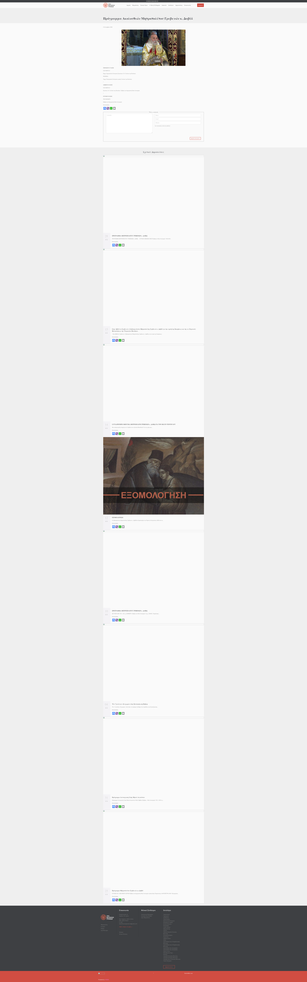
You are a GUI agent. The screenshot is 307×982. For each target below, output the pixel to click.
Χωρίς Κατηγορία (167, 960)
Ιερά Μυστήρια (104, 930)
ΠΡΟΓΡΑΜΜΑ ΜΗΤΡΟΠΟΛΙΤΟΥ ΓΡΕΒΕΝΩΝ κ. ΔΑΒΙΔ (129, 236)
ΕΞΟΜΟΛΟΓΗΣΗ (117, 517)
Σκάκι (164, 940)
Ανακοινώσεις (166, 914)
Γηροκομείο (166, 916)
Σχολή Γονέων (166, 951)
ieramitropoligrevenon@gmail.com (128, 923)
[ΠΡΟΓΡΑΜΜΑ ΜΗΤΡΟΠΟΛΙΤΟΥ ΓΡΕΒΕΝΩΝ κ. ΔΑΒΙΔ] (153, 194)
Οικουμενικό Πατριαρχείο (147, 914)
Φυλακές (121, 932)
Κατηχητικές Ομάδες (168, 922)
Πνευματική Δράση (167, 935)
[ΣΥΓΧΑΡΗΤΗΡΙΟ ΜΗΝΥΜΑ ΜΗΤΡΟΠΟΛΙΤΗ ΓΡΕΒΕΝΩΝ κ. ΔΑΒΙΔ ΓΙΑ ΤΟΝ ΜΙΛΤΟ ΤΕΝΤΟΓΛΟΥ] (153, 382)
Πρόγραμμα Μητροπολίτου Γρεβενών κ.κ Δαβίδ (127, 891)
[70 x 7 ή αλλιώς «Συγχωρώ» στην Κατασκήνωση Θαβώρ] (153, 662)
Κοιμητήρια (166, 925)
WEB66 (107, 979)
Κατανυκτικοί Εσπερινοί (169, 920)
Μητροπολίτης (104, 924)
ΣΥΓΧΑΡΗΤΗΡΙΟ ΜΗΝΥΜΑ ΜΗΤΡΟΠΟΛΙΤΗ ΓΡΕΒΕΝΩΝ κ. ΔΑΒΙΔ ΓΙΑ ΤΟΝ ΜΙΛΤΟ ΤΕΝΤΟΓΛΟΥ (143, 424)
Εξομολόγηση (166, 919)
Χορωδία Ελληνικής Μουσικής (170, 956)
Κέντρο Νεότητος (123, 934)
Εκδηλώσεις (166, 917)
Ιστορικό (103, 926)
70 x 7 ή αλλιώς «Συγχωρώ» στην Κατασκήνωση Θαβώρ (130, 704)
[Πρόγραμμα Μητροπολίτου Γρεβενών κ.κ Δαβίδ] (153, 849)
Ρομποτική (165, 936)
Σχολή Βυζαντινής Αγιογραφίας (170, 948)
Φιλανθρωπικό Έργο (168, 952)
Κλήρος (102, 928)
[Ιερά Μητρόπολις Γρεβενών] (109, 5)
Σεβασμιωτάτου (167, 938)
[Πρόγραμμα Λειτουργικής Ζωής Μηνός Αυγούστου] (153, 755)
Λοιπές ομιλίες (166, 927)
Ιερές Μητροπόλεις (145, 917)
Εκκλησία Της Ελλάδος (146, 916)
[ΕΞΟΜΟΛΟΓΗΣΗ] (153, 476)
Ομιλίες (165, 930)
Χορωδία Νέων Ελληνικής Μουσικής (171, 959)
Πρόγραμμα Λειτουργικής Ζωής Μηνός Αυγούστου (128, 797)
